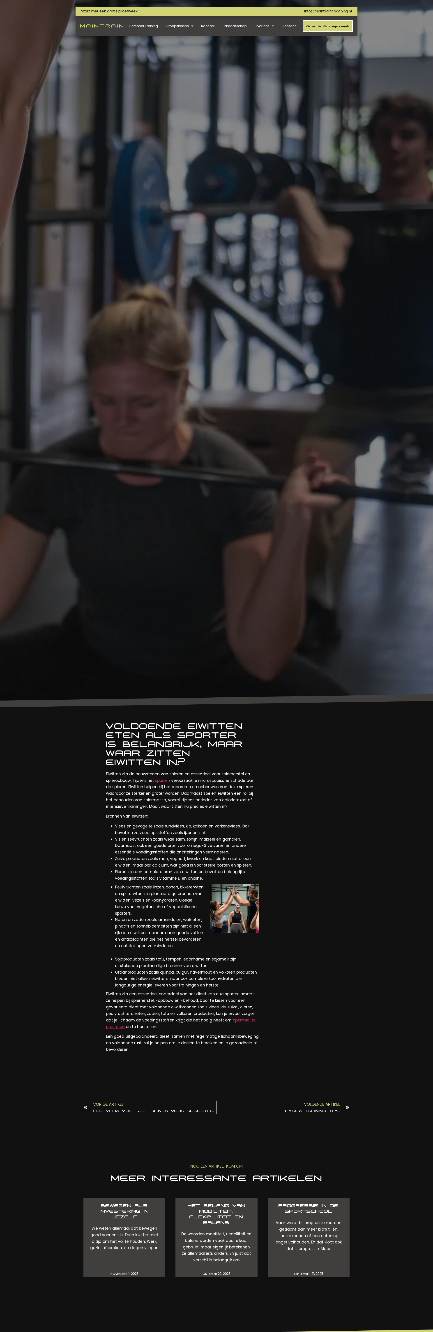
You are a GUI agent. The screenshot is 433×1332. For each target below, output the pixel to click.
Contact (289, 25)
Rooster (207, 25)
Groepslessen (177, 25)
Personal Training (143, 25)
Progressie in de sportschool (309, 1208)
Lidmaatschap (235, 25)
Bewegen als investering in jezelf (124, 1211)
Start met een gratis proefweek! (110, 11)
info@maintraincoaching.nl (328, 11)
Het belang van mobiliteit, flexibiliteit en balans (216, 1214)
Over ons (262, 25)
